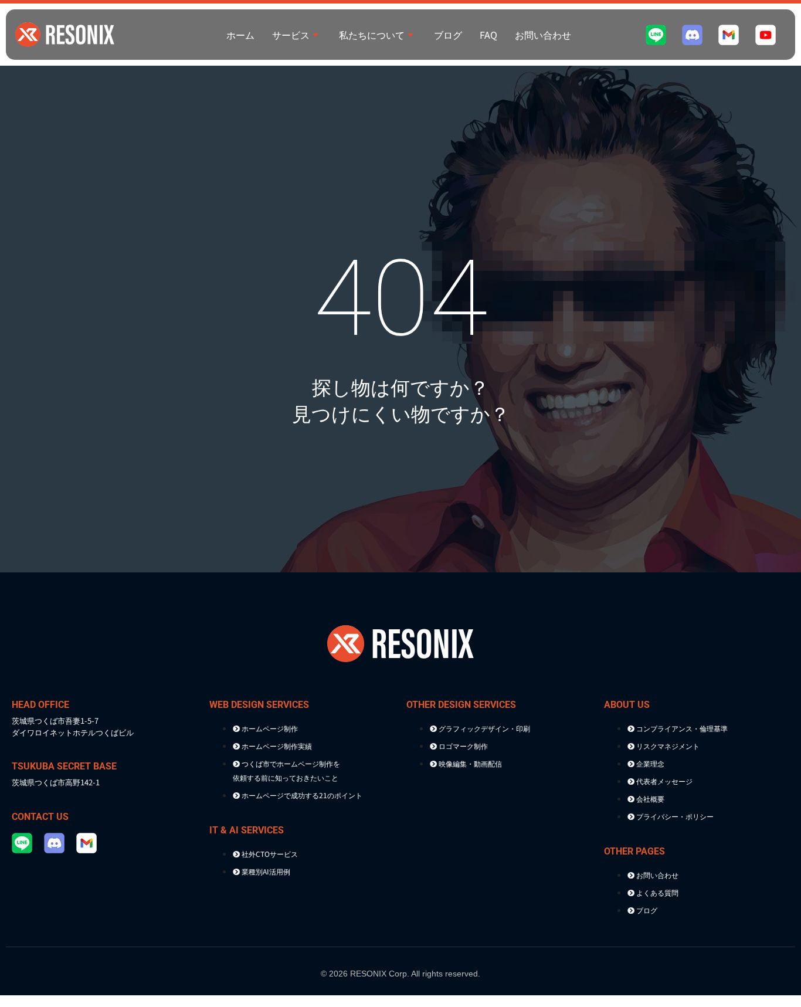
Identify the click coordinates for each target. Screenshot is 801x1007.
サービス (291, 35)
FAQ (488, 35)
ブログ (448, 35)
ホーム (240, 35)
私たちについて (372, 35)
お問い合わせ (543, 35)
